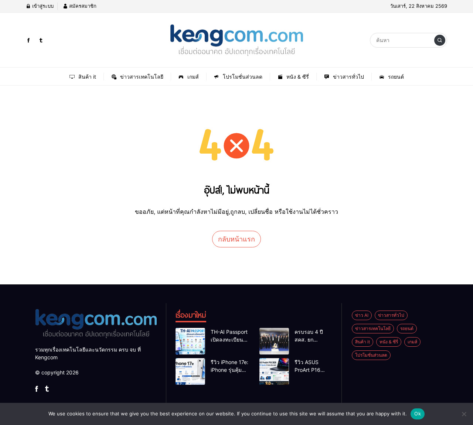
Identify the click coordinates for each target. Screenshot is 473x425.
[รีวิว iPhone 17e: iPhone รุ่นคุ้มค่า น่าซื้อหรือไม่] (190, 371)
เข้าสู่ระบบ (42, 6)
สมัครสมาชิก (82, 6)
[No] (463, 414)
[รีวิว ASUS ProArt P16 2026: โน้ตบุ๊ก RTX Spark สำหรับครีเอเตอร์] (274, 371)
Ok (417, 414)
